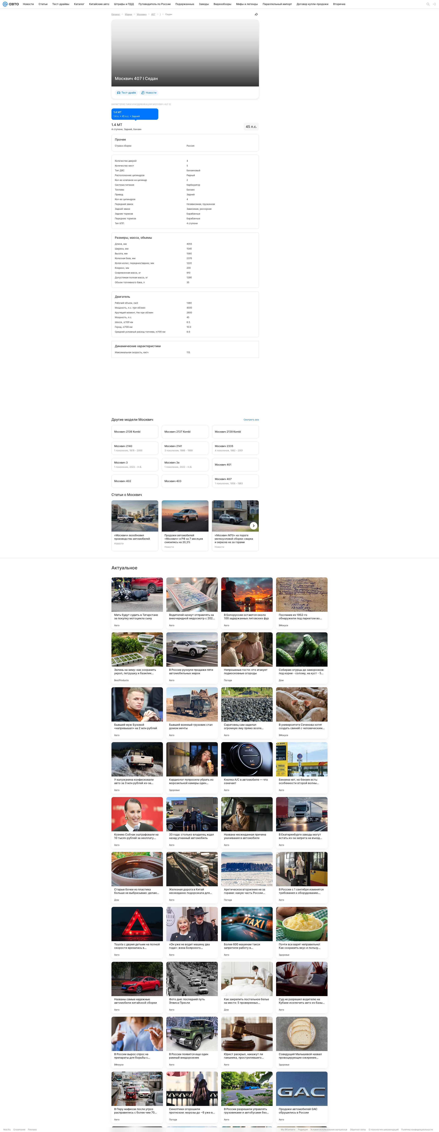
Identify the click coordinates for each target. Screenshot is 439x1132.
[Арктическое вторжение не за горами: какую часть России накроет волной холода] (247, 877)
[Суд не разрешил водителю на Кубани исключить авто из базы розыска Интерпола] (302, 987)
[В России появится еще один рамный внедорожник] (192, 1042)
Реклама (32, 1129)
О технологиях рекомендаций (384, 1129)
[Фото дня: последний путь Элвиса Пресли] (192, 987)
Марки (128, 14)
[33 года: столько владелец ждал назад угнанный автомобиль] (192, 823)
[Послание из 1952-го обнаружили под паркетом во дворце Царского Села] (302, 603)
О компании (19, 1129)
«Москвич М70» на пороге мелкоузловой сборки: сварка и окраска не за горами (234, 539)
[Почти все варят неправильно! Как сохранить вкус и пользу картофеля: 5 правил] (302, 932)
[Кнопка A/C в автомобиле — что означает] (247, 768)
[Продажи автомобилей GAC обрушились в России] (302, 1097)
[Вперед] (253, 526)
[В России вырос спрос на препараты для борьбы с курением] (137, 1042)
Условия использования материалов (329, 1129)
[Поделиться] (256, 14)
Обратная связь (358, 1129)
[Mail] (5, 4)
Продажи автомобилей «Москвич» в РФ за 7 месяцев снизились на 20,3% (183, 539)
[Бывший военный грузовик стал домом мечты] (192, 713)
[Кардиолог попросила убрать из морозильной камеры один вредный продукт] (192, 768)
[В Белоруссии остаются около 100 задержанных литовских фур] (247, 603)
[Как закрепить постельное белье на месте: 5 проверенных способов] (247, 987)
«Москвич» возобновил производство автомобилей (132, 537)
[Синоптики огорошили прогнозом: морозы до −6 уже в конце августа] (192, 1097)
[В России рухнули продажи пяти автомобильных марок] (192, 658)
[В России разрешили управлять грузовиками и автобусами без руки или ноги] (247, 1097)
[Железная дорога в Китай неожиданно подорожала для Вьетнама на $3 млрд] (192, 877)
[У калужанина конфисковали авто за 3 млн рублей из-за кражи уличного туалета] (137, 768)
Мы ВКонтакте (288, 1129)
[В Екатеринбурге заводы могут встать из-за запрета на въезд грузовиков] (302, 823)
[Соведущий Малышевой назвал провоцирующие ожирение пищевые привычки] (302, 1042)
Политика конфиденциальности (417, 1129)
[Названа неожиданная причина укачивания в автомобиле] (247, 823)
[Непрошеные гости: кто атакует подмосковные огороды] (247, 658)
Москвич (141, 14)
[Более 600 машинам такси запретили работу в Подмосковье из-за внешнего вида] (247, 932)
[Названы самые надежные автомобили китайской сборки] (137, 987)
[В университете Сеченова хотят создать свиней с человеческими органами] (302, 713)
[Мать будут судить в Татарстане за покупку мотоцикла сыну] (137, 603)
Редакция (303, 1129)
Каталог (115, 14)
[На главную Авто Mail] (13, 4)
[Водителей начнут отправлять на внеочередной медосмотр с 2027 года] (192, 603)
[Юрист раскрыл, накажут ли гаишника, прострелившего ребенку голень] (247, 1042)
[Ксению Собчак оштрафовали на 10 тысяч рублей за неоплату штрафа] (137, 823)
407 (153, 14)
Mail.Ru (7, 1129)
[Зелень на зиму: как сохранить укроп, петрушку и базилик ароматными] (137, 658)
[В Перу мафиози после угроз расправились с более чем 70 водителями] (137, 1097)
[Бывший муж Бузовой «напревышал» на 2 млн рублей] (137, 713)
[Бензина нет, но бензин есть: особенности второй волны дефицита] (302, 768)
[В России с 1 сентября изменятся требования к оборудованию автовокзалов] (302, 877)
